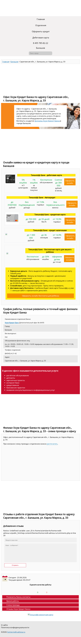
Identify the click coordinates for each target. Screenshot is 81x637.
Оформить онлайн (69, 181)
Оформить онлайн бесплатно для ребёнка (40, 296)
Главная (41, 19)
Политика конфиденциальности (15, 627)
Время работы (12, 601)
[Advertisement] (40, 78)
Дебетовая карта (40, 37)
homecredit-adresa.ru (16, 632)
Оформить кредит (41, 31)
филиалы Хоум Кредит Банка (47, 121)
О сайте (4, 625)
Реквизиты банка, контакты (18, 597)
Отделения (40, 25)
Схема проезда (13, 605)
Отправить (15, 565)
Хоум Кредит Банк (12, 323)
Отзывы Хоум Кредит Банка (18, 609)
